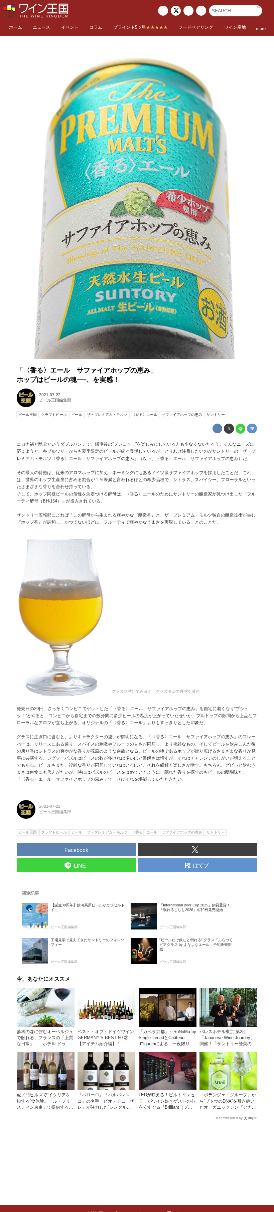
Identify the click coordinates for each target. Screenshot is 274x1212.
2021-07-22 (49, 395)
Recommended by (229, 1118)
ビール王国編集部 (55, 400)
